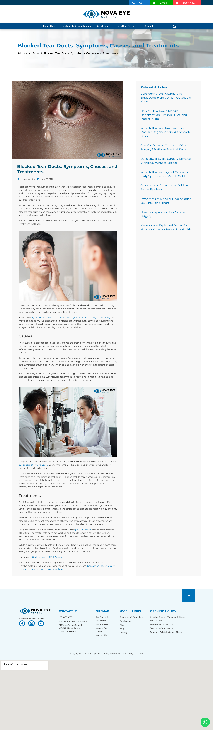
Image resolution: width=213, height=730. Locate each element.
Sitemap (124, 633)
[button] (174, 27)
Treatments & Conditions (131, 617)
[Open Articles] (107, 26)
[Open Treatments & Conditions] (91, 26)
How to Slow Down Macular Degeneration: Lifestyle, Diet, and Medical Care (163, 115)
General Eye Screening (101, 629)
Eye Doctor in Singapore (102, 618)
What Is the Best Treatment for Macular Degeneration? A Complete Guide (165, 132)
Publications (125, 621)
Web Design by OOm (133, 653)
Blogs (122, 625)
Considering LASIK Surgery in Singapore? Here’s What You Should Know (165, 97)
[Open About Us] (55, 26)
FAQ (122, 629)
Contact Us (101, 635)
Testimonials (102, 624)
